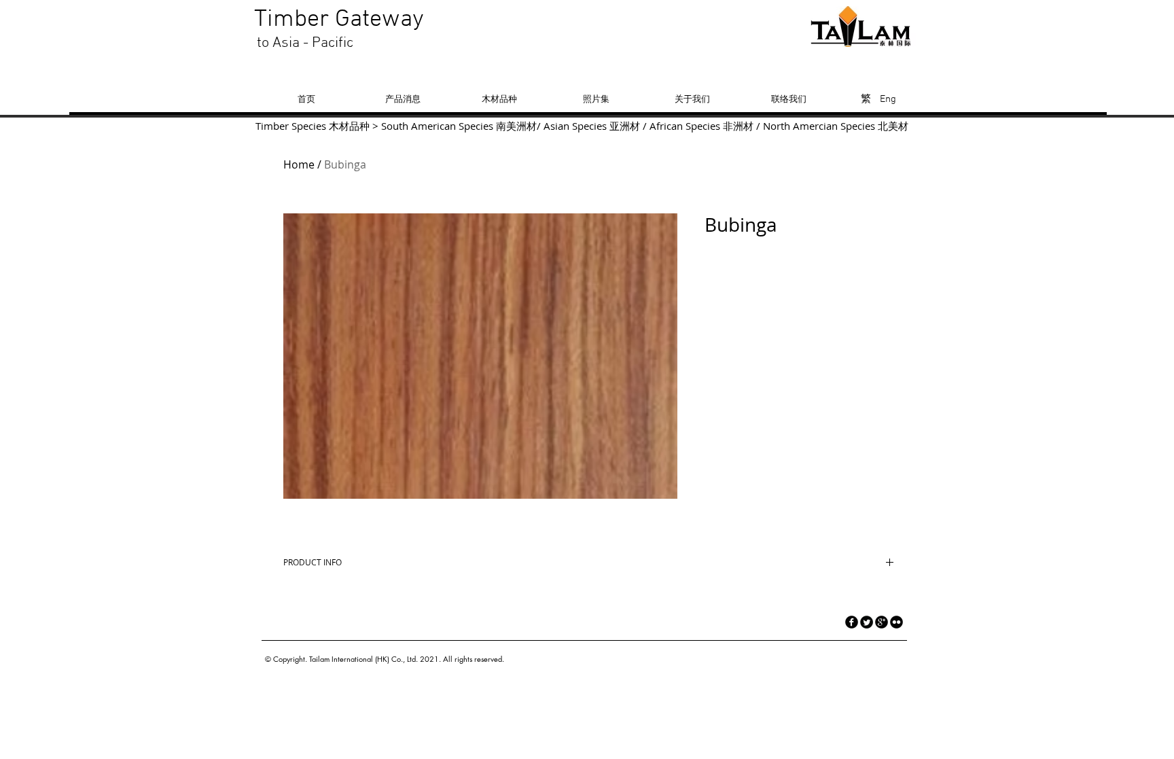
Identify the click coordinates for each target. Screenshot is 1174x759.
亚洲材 (624, 126)
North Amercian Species (817, 126)
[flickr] (896, 622)
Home (299, 164)
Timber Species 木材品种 (312, 126)
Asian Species (575, 126)
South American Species (437, 126)
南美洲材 (516, 126)
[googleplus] (881, 622)
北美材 (893, 126)
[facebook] (851, 622)
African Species (685, 126)
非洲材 (738, 126)
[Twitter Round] (866, 622)
